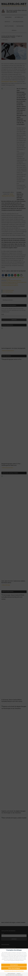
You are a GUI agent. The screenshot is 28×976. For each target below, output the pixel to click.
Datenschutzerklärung (11, 973)
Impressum (18, 973)
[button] (14, 965)
